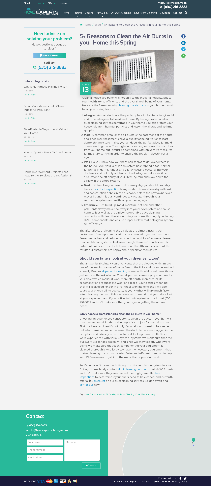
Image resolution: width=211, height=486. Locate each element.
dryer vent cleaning (114, 271)
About (27, 3)
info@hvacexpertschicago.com (48, 429)
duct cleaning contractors (135, 369)
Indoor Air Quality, (107, 394)
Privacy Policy (179, 481)
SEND (93, 465)
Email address (36, 457)
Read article (29, 94)
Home (65, 12)
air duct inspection (107, 189)
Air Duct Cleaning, (126, 394)
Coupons (165, 12)
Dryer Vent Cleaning (145, 12)
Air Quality (102, 12)
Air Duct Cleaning (121, 12)
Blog (38, 3)
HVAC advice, (91, 394)
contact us (86, 384)
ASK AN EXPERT (51, 55)
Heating (77, 12)
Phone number (36, 449)
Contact (177, 12)
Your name (34, 442)
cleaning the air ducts (132, 105)
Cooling (89, 12)
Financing (62, 3)
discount (99, 380)
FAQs (49, 3)
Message (71, 442)
